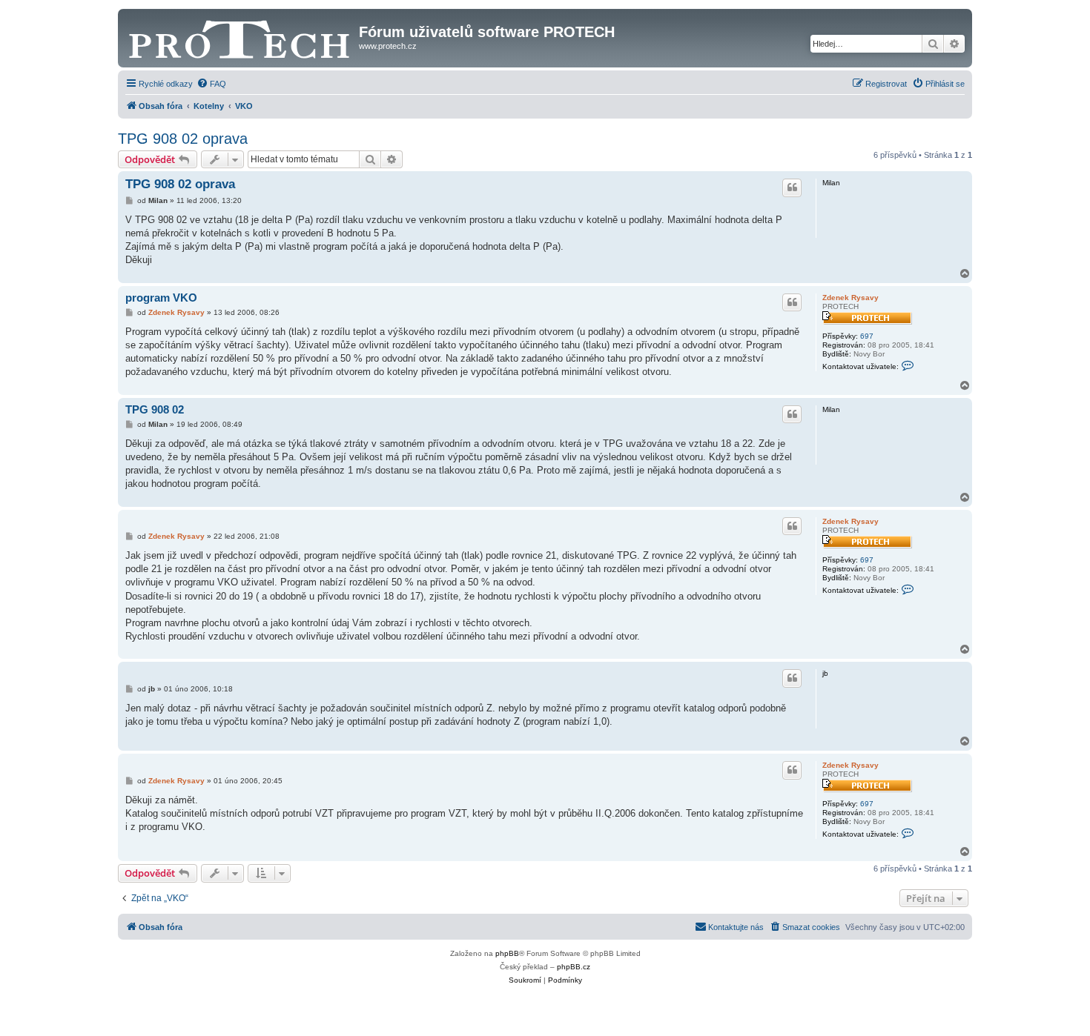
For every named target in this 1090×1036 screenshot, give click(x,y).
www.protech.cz (388, 45)
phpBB (507, 953)
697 (866, 336)
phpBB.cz (573, 967)
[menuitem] (211, 84)
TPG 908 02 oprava (183, 138)
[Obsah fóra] (240, 36)
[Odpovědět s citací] (792, 187)
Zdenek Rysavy (850, 297)
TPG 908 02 (154, 409)
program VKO (161, 297)
